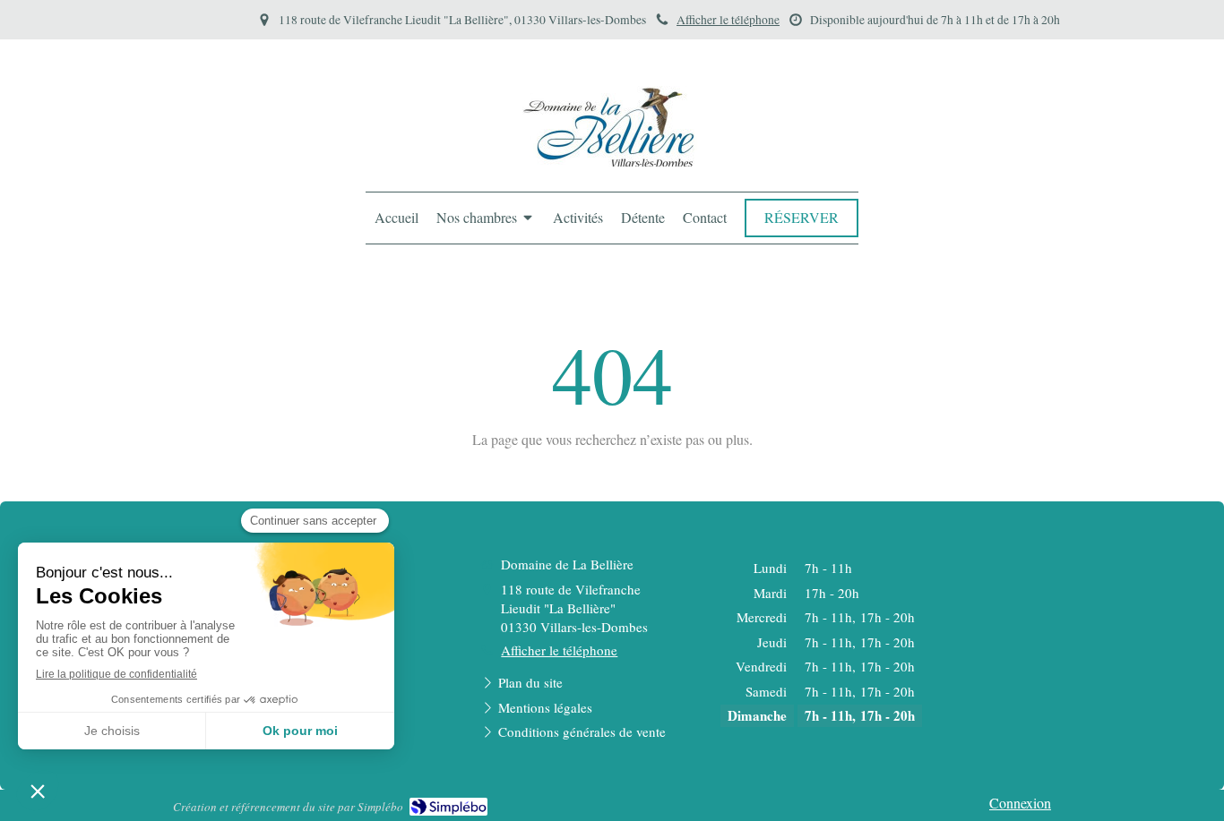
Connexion (1020, 802)
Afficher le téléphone (728, 20)
